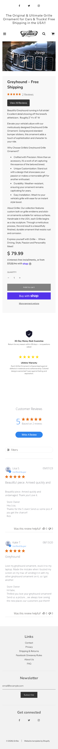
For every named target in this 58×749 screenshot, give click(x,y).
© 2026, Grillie (12, 741)
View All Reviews (18, 102)
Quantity (11, 272)
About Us (29, 659)
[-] (8, 277)
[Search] (43, 34)
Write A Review (29, 434)
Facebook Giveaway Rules (29, 655)
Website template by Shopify (37, 741)
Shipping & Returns (29, 651)
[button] (20, 68)
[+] (20, 277)
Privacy (29, 646)
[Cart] (53, 34)
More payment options (29, 303)
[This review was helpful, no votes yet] (44, 528)
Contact (29, 642)
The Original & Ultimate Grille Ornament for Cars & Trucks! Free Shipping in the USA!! (29, 19)
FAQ (29, 663)
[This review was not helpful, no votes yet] (49, 528)
